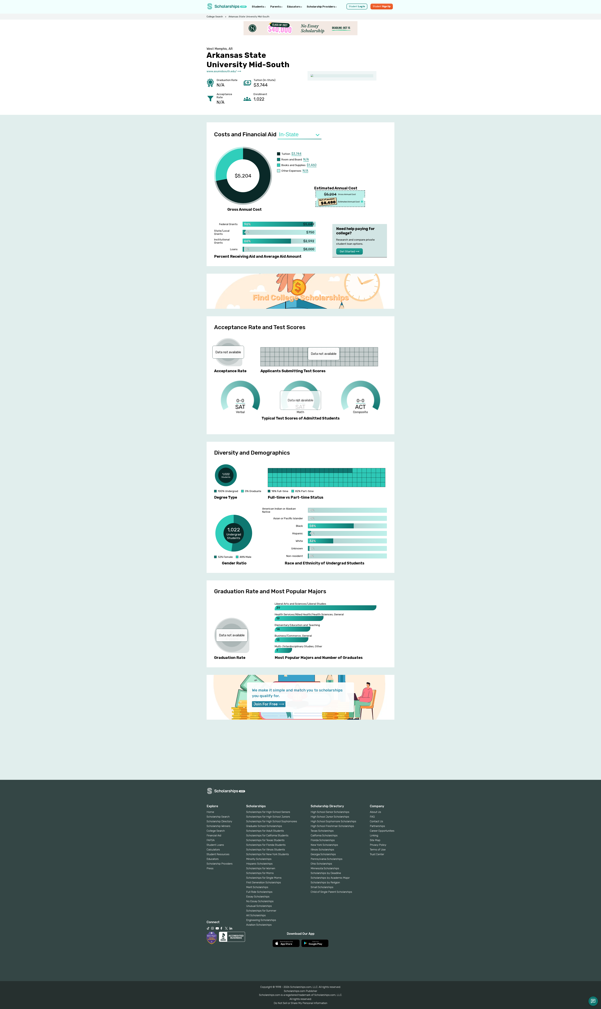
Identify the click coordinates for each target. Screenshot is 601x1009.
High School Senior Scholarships (330, 811)
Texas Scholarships (322, 830)
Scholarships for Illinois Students (265, 849)
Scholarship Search (218, 816)
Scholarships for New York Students (267, 854)
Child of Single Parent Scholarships (331, 891)
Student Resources (218, 854)
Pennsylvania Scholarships (326, 858)
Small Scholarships (322, 887)
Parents (275, 6)
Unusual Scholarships (259, 905)
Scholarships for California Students (267, 835)
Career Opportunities (382, 830)
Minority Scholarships (259, 858)
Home (210, 811)
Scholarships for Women (260, 868)
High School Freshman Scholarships (332, 826)
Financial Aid (214, 835)
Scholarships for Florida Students (266, 844)
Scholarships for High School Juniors (268, 816)
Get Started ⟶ (349, 251)
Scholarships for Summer (261, 910)
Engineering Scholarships (261, 920)
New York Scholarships (324, 844)
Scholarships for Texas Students (265, 840)
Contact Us (376, 821)
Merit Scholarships (257, 887)
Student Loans (215, 844)
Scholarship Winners (218, 826)
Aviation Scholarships (259, 924)
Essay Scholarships (258, 896)
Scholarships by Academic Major (330, 877)
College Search (215, 16)
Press (210, 868)
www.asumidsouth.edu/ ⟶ (224, 71)
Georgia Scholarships (323, 854)
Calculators (213, 849)
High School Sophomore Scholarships (333, 821)
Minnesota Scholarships (325, 868)
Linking (374, 835)
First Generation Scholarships (263, 882)
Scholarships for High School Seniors (268, 811)
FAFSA (211, 840)
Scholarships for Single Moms (264, 877)
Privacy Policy (378, 844)
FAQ (372, 816)
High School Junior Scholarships (330, 816)
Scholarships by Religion (325, 882)
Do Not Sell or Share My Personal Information (300, 1003)
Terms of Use (378, 849)
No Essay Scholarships (260, 901)
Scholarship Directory (219, 821)
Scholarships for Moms (260, 873)
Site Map (375, 840)
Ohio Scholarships (321, 863)
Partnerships (377, 826)
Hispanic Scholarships (259, 863)
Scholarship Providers (321, 6)
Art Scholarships (256, 915)
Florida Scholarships (323, 840)
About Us (375, 811)
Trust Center (377, 854)
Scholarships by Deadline (326, 873)
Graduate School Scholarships (264, 826)
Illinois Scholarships (322, 849)
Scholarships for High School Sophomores (271, 821)
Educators (294, 6)
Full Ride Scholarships (259, 891)
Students (258, 6)
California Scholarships (324, 835)
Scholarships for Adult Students (265, 830)
